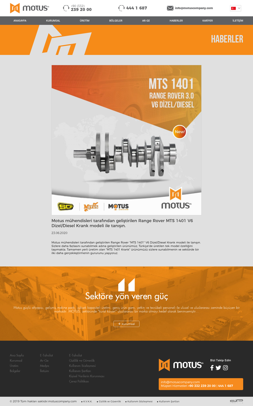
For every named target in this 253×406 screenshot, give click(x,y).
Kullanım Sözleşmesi (82, 366)
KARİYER (207, 20)
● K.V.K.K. (86, 401)
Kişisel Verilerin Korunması (86, 376)
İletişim (44, 371)
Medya (44, 366)
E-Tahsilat (46, 355)
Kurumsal (16, 361)
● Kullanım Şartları (168, 401)
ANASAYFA (20, 20)
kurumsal (128, 324)
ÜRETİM (84, 20)
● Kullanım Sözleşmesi (138, 401)
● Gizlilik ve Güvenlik (109, 401)
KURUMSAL (53, 20)
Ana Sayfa (17, 355)
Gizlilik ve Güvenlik (82, 361)
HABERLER (176, 20)
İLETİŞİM (238, 20)
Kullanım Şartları (80, 371)
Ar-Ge (44, 361)
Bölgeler (15, 371)
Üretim (14, 366)
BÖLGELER (115, 20)
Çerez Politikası (79, 381)
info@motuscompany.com (194, 8)
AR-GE (146, 20)
